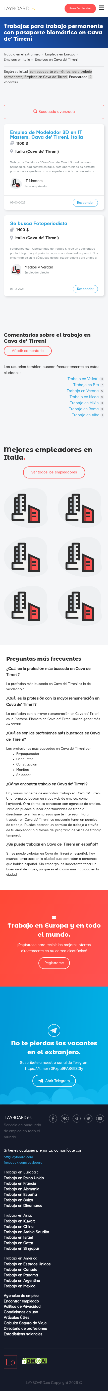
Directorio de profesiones (25, 1329)
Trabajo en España (20, 1195)
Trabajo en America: (21, 1258)
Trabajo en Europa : (21, 1172)
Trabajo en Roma (86, 409)
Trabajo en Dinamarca (23, 1206)
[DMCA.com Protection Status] (34, 1363)
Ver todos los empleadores (54, 472)
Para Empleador (80, 8)
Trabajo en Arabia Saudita (26, 1232)
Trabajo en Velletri (85, 379)
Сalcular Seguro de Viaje (25, 1323)
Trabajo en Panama (21, 1275)
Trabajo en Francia (20, 1184)
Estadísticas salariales (23, 1334)
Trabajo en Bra (88, 385)
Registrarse (54, 963)
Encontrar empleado (21, 1301)
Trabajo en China (19, 1227)
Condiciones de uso (21, 1312)
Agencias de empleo (21, 1296)
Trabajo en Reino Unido (24, 1178)
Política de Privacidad (22, 1306)
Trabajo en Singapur (21, 1248)
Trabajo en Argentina (22, 1281)
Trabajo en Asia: (18, 1215)
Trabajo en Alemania (21, 1189)
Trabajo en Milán (86, 403)
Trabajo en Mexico (19, 1286)
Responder (85, 202)
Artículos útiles (16, 1317)
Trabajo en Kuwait (19, 1221)
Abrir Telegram (57, 1081)
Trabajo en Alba (87, 415)
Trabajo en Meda (86, 397)
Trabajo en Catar (18, 1243)
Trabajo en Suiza (18, 1200)
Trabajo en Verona (85, 391)
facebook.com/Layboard (23, 1162)
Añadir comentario (28, 351)
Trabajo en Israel (18, 1237)
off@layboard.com (18, 1157)
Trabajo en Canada (20, 1270)
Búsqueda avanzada (56, 112)
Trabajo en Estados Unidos (27, 1264)
